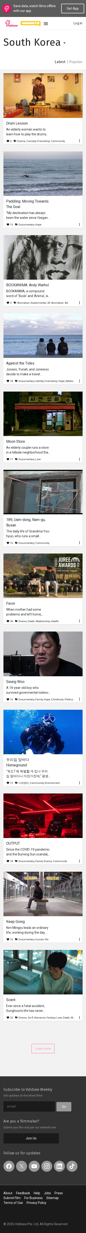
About (7, 1193)
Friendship (43, 141)
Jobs (47, 1193)
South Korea (33, 42)
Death (31, 621)
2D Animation (55, 302)
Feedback (23, 1193)
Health (55, 621)
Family (39, 699)
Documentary (26, 224)
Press (59, 1193)
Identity (39, 381)
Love (38, 459)
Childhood (57, 699)
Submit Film (12, 1198)
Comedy (31, 141)
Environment (52, 783)
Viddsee (11, 23)
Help (37, 1193)
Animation (23, 302)
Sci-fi (30, 1017)
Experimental (38, 302)
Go (64, 1106)
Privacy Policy (36, 1203)
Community (58, 141)
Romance (39, 1017)
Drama (21, 141)
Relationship (73, 381)
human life (41, 939)
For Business (33, 1198)
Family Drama (43, 861)
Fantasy (51, 1017)
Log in (78, 23)
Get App (73, 8)
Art (66, 302)
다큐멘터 (24, 783)
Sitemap (52, 1198)
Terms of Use (13, 1203)
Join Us (31, 1138)
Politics (69, 699)
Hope (38, 224)
